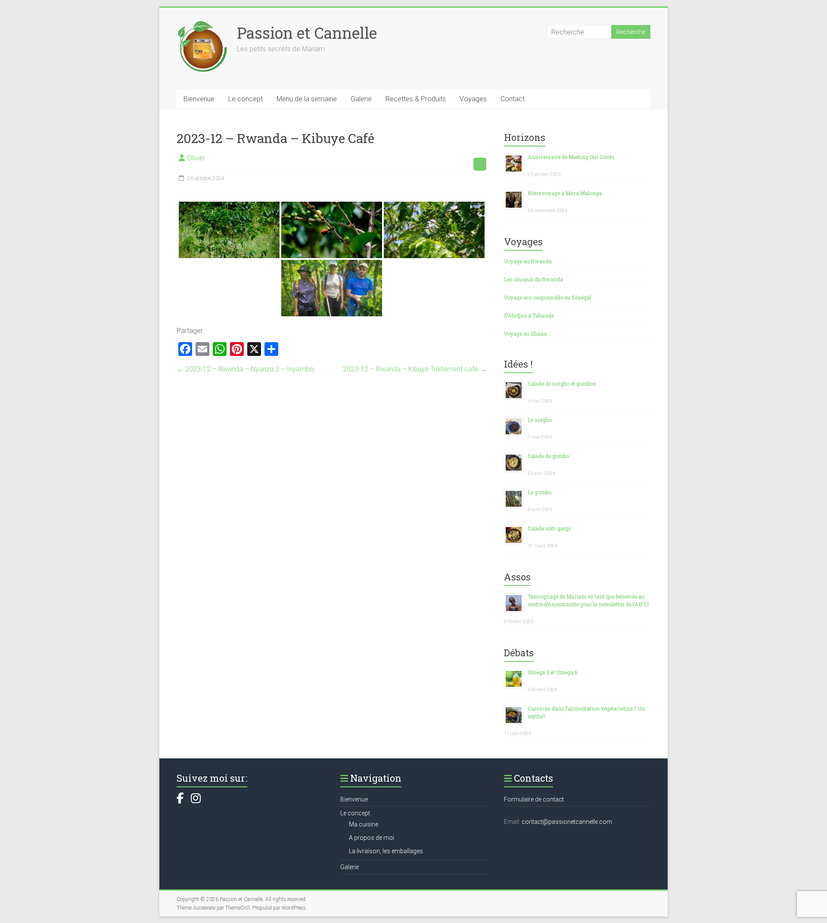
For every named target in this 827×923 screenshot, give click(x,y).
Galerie (361, 99)
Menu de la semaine (307, 99)
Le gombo (539, 492)
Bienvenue (199, 99)
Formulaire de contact (534, 799)
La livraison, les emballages (386, 851)
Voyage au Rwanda (528, 261)
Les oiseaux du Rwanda (533, 279)
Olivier (196, 158)
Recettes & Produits (416, 99)
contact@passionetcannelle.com (567, 821)
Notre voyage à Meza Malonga (565, 193)
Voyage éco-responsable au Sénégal (547, 297)
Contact (513, 99)
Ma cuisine (363, 824)
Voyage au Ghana (525, 333)
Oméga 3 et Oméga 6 (552, 672)
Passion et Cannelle (307, 32)
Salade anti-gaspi (549, 528)
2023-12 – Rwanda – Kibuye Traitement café (415, 369)
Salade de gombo (548, 455)
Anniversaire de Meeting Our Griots (571, 156)
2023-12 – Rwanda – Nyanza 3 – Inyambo (245, 369)
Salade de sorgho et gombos (562, 383)
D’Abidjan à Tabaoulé (529, 315)
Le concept (245, 99)
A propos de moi (371, 837)
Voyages (473, 99)
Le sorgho (540, 419)
